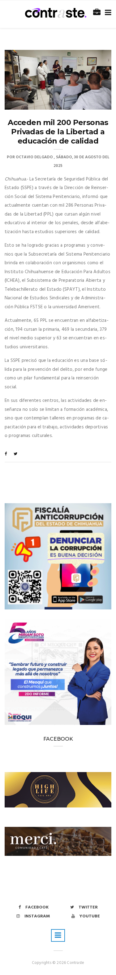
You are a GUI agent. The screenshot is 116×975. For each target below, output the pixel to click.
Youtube (89, 916)
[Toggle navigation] (106, 12)
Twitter (88, 907)
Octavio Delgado (34, 157)
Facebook (37, 907)
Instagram (37, 916)
